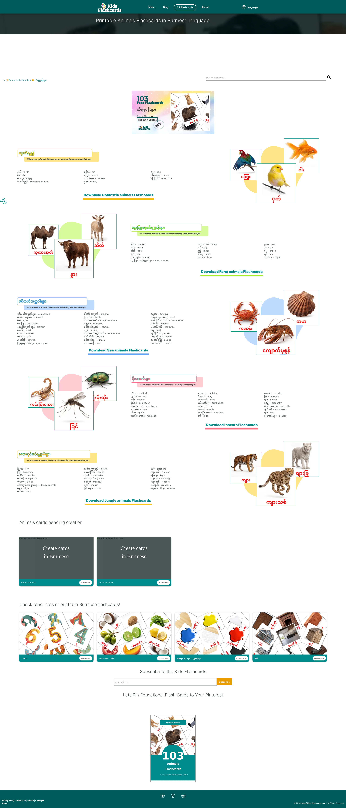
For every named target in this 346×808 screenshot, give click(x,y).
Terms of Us (21, 800)
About (205, 7)
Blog (165, 7)
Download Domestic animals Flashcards (118, 195)
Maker (152, 7)
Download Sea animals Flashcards (118, 350)
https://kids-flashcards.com (313, 803)
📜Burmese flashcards (17, 80)
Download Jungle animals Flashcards (118, 500)
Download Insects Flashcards (232, 425)
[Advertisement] (173, 53)
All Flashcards (185, 7)
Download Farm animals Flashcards (232, 272)
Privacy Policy (8, 800)
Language (247, 7)
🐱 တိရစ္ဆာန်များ (39, 80)
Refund (30, 800)
